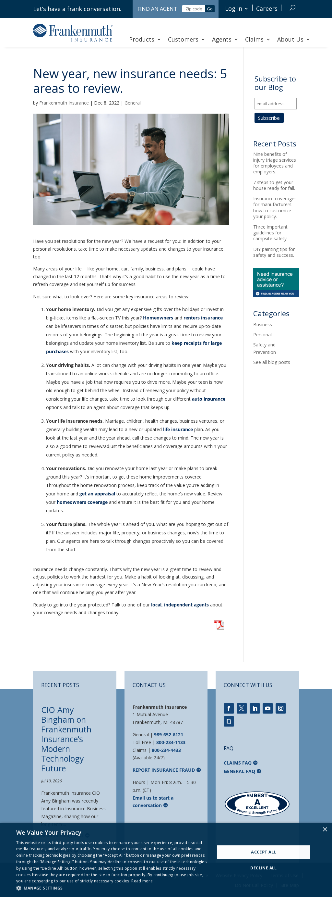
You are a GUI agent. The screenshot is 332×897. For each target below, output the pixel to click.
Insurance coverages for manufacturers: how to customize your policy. (275, 207)
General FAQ (239, 771)
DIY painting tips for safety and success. (274, 252)
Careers (267, 8)
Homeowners (158, 318)
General (132, 103)
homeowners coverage (82, 502)
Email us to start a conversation (153, 802)
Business (262, 324)
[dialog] (166, 860)
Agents (221, 39)
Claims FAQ (238, 763)
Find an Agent (157, 8)
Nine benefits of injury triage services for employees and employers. (274, 163)
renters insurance (203, 318)
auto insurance (208, 399)
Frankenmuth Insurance (64, 103)
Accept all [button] (263, 852)
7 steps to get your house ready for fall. (274, 185)
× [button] (324, 829)
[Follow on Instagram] (281, 708)
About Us (290, 39)
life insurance (178, 429)
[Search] (292, 7)
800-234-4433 (166, 750)
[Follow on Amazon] (229, 721)
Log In (233, 8)
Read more (142, 881)
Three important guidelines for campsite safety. (270, 233)
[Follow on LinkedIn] (255, 708)
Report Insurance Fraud (164, 770)
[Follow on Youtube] (268, 708)
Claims (254, 39)
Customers (183, 39)
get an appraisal (97, 494)
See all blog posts (271, 362)
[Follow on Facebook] (229, 708)
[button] (112, 888)
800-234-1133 (170, 742)
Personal (262, 334)
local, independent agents (180, 605)
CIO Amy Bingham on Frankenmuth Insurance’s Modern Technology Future (66, 739)
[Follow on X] (242, 708)
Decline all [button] (263, 868)
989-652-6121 (168, 734)
